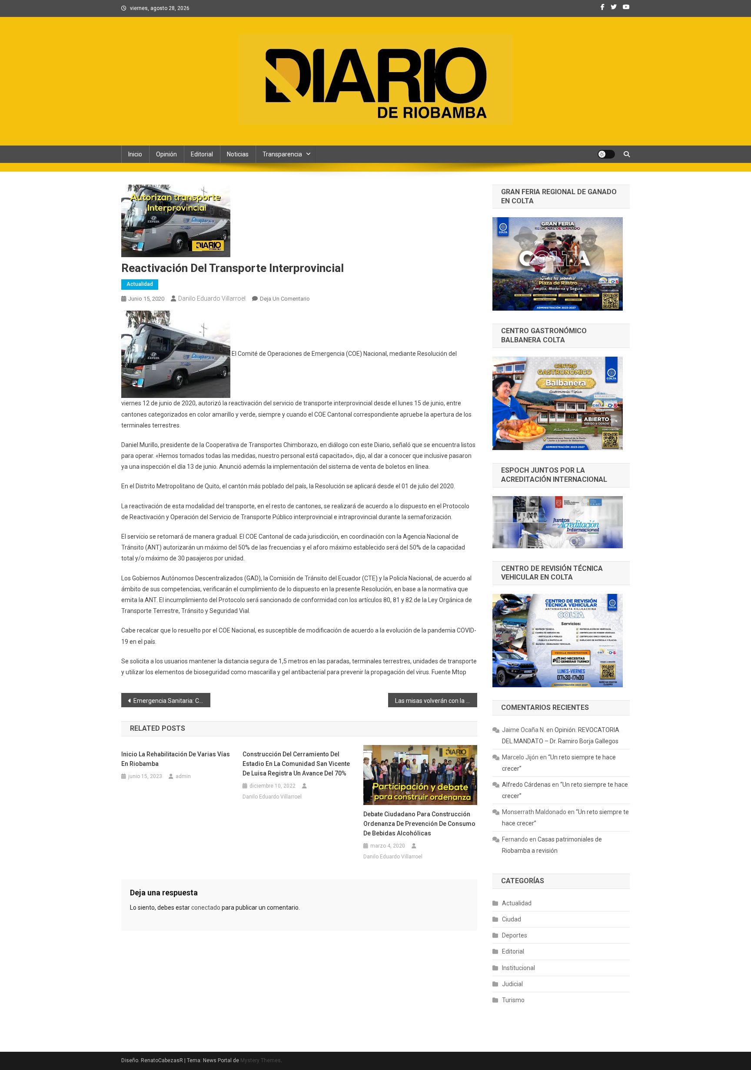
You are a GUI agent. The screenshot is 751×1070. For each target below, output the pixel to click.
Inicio (135, 154)
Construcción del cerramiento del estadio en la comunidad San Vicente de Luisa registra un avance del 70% (296, 764)
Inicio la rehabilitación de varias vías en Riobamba (175, 759)
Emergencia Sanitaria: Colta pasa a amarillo (171, 700)
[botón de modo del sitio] (606, 154)
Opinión (166, 154)
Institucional (518, 967)
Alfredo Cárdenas (526, 784)
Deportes (514, 935)
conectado (205, 907)
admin (183, 776)
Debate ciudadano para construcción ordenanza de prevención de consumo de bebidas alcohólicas (419, 824)
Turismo (513, 1000)
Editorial (202, 154)
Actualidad (139, 284)
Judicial (512, 984)
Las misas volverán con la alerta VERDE (436, 700)
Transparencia (282, 154)
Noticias (238, 154)
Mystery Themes (260, 1060)
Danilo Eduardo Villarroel (212, 298)
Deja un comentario (285, 298)
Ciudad (511, 919)
